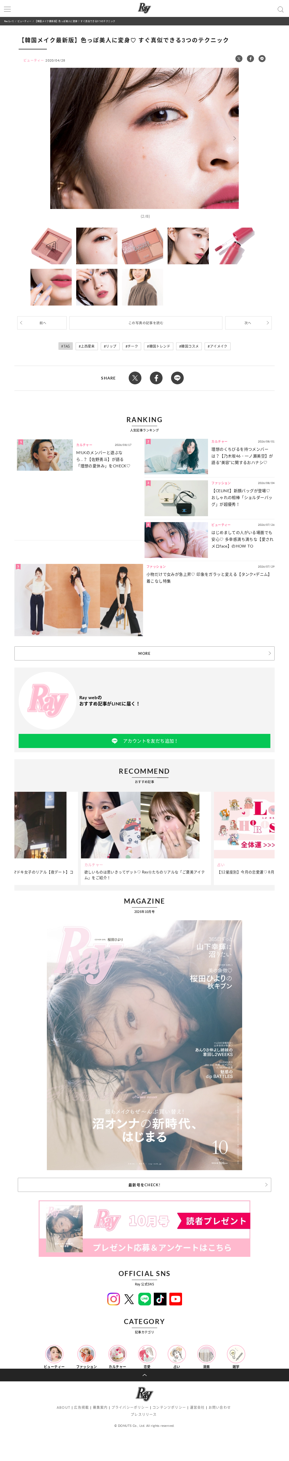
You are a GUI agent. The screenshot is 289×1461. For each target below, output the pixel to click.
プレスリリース (144, 1414)
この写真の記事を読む (145, 322)
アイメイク (218, 346)
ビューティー (24, 21)
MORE (144, 653)
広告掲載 (81, 1407)
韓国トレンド (159, 346)
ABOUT (63, 1407)
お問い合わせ (220, 1407)
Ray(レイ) (9, 21)
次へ (247, 322)
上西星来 (88, 346)
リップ (111, 346)
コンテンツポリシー (169, 1407)
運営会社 (197, 1407)
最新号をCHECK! (144, 1185)
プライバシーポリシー (130, 1407)
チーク (133, 346)
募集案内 (100, 1407)
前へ (43, 322)
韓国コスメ (190, 346)
